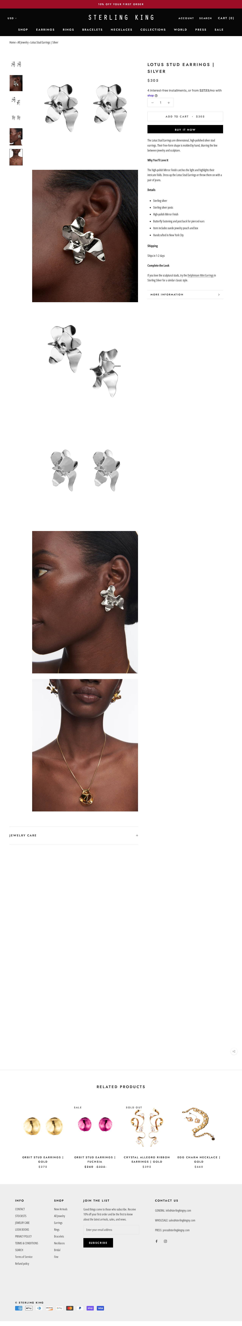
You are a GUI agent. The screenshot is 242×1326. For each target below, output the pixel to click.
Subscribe (98, 1243)
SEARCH (19, 1250)
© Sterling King (29, 1302)
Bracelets (59, 1236)
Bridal (57, 1250)
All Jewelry (23, 42)
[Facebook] (156, 1241)
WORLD (180, 30)
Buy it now (185, 130)
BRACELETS (92, 30)
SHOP (23, 30)
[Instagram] (165, 1241)
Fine (56, 1257)
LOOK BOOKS (22, 1229)
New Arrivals (60, 1209)
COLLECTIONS (153, 30)
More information (167, 294)
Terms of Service (24, 1257)
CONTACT (20, 1209)
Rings (56, 1229)
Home (12, 42)
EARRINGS (45, 30)
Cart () (226, 18)
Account (186, 18)
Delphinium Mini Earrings (201, 275)
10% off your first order (121, 4)
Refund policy (22, 1264)
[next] (230, 1132)
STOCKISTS (20, 1216)
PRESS (201, 30)
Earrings (58, 1223)
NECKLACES (122, 30)
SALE (219, 30)
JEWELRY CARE (23, 835)
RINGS (68, 30)
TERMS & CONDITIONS (26, 1243)
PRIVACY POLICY (23, 1236)
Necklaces (59, 1243)
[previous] (12, 1132)
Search (205, 18)
